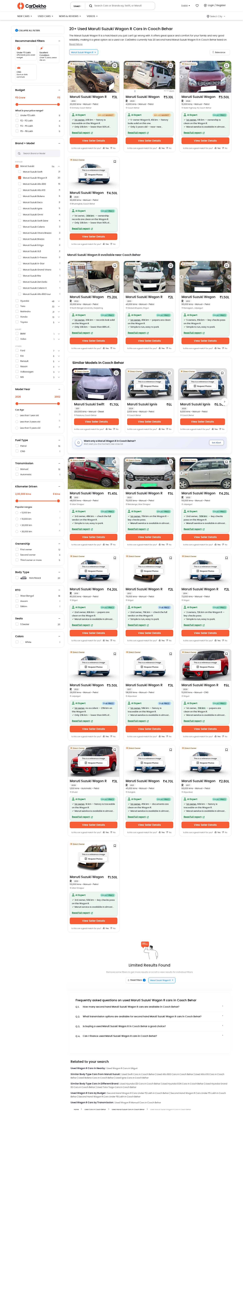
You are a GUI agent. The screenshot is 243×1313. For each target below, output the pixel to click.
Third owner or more (30, 560)
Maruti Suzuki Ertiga (33, 245)
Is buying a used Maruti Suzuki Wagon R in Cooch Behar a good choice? (121, 1026)
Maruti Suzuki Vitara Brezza (37, 233)
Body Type (22, 572)
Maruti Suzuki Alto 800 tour (37, 294)
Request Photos (95, 175)
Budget (20, 90)
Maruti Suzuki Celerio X (35, 288)
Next (117, 77)
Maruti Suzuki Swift (32, 172)
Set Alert (216, 443)
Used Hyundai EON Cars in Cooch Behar (183, 1084)
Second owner (28, 555)
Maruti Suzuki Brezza (33, 239)
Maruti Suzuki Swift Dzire (35, 221)
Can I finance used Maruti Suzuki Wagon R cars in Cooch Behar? (116, 1036)
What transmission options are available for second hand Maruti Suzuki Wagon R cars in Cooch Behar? (139, 1016)
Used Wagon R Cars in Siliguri (122, 1068)
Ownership (22, 543)
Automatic (26, 475)
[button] (93, 124)
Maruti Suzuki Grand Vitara (37, 270)
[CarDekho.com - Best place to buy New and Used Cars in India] (31, 5)
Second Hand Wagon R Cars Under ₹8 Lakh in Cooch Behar (110, 1097)
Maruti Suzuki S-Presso (35, 258)
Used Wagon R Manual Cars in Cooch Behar (138, 1103)
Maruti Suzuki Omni (33, 215)
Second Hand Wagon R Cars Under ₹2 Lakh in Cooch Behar (138, 1093)
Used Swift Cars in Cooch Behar (138, 1074)
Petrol (23, 446)
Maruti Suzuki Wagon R (35, 178)
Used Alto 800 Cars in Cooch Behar (175, 1074)
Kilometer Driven (26, 486)
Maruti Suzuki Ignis (32, 209)
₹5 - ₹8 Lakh (26, 131)
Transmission (24, 463)
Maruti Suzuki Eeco (32, 202)
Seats (19, 618)
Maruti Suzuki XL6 (32, 251)
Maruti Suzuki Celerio (34, 227)
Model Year (22, 389)
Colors (19, 636)
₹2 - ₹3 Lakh (26, 121)
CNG (22, 451)
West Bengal (27, 596)
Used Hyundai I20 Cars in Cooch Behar (140, 1084)
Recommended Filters (30, 41)
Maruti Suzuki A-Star (33, 264)
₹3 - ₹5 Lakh (26, 126)
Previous (70, 77)
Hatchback (35, 578)
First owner (26, 550)
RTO (17, 590)
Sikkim (23, 606)
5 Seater (24, 624)
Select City (216, 16)
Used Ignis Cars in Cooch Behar (132, 1078)
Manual (24, 469)
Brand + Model (25, 143)
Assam (24, 601)
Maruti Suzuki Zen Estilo (35, 282)
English (184, 5)
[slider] (17, 104)
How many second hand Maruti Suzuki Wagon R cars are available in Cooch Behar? (127, 1007)
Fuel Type (21, 440)
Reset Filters (137, 980)
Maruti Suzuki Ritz (32, 276)
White (28, 642)
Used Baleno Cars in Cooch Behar (96, 1078)
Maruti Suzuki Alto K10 (34, 190)
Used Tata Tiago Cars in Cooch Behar (116, 1087)
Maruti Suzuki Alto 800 (34, 184)
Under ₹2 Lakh (27, 115)
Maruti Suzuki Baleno (34, 196)
